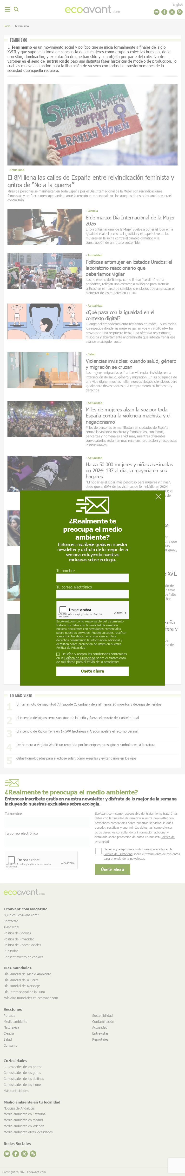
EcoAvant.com (66, 621)
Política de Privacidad (70, 647)
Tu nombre (65, 570)
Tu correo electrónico (74, 587)
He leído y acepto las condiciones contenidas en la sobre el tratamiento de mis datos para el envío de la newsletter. (91, 658)
